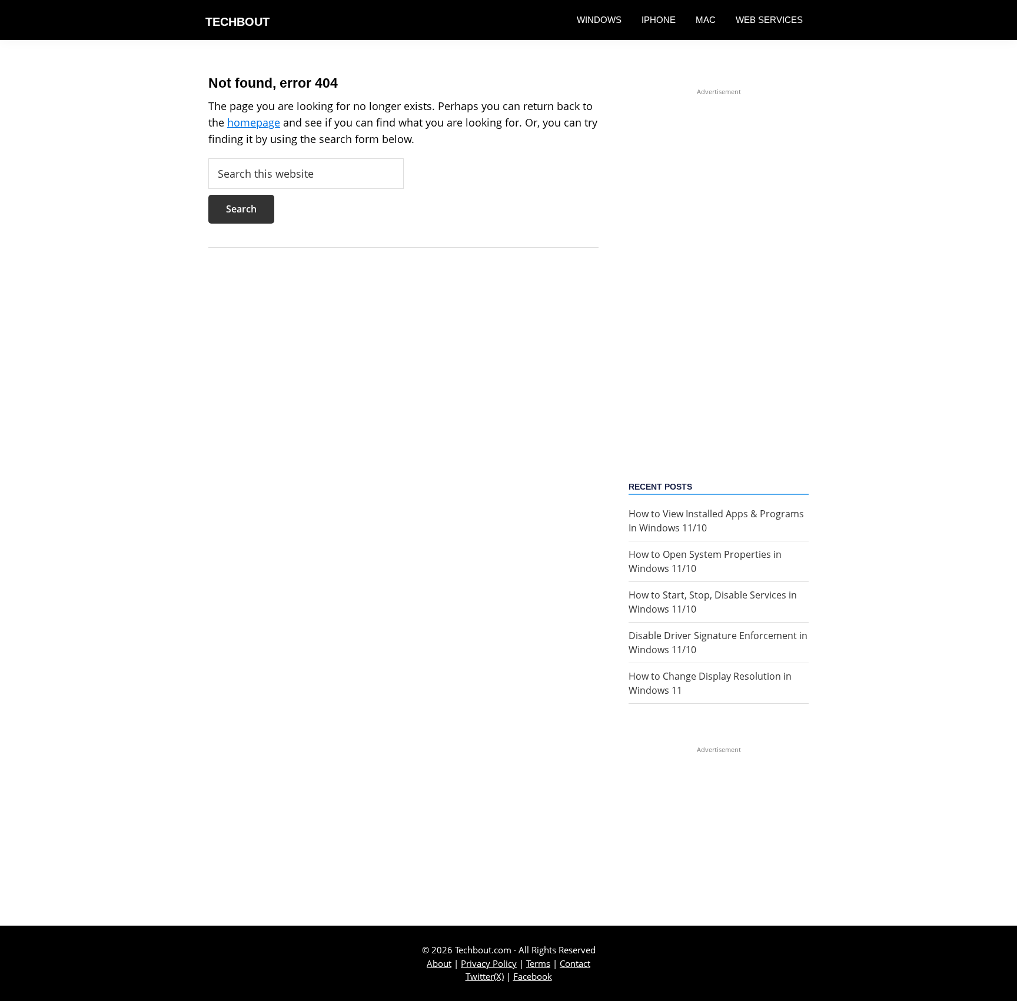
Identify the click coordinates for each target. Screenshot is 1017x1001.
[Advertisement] (718, 273)
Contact (575, 963)
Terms (538, 963)
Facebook (532, 976)
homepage (253, 122)
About (439, 963)
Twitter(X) (485, 976)
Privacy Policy (489, 963)
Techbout (237, 21)
